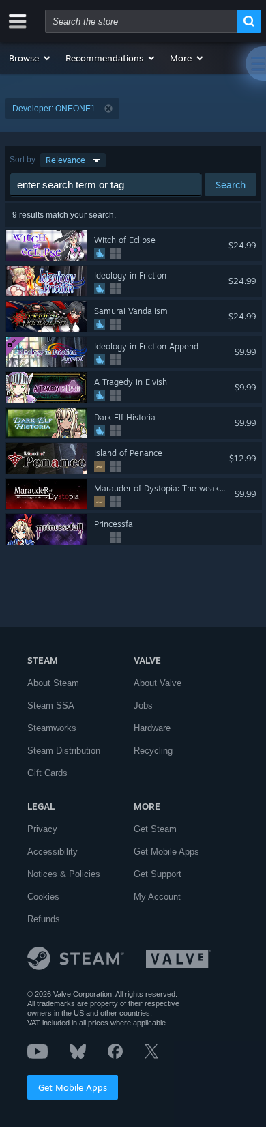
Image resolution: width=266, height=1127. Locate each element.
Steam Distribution (63, 750)
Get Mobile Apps (72, 1087)
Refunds (43, 919)
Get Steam (155, 829)
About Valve (157, 683)
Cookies (43, 896)
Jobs (143, 705)
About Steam (53, 683)
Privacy (42, 829)
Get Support (157, 874)
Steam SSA (50, 705)
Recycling (153, 750)
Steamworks (51, 728)
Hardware (152, 728)
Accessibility (52, 851)
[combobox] (141, 21)
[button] (30, 58)
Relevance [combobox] (65, 160)
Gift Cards (47, 773)
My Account (157, 896)
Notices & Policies (63, 874)
